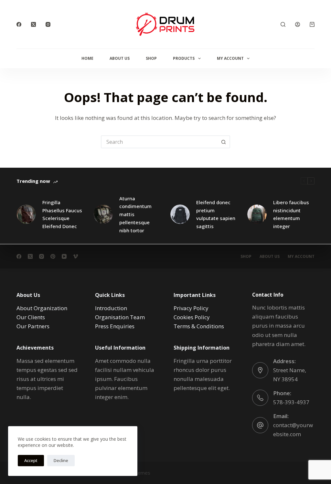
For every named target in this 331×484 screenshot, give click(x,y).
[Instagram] (48, 24)
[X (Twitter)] (33, 24)
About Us (120, 58)
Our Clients (30, 317)
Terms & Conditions (199, 326)
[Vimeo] (75, 256)
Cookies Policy (192, 317)
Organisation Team (120, 317)
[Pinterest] (52, 256)
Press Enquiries (114, 326)
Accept (30, 460)
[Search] (283, 24)
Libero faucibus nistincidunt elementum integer (291, 214)
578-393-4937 (291, 402)
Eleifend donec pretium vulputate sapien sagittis (215, 214)
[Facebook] (18, 24)
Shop (151, 58)
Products (184, 58)
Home (87, 58)
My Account (230, 58)
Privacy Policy (191, 308)
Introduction (111, 308)
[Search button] (223, 141)
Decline (61, 460)
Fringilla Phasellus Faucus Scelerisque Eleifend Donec (62, 214)
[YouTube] (64, 256)
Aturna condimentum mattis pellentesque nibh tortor (135, 214)
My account (301, 256)
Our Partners (32, 326)
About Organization (41, 308)
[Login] (297, 24)
